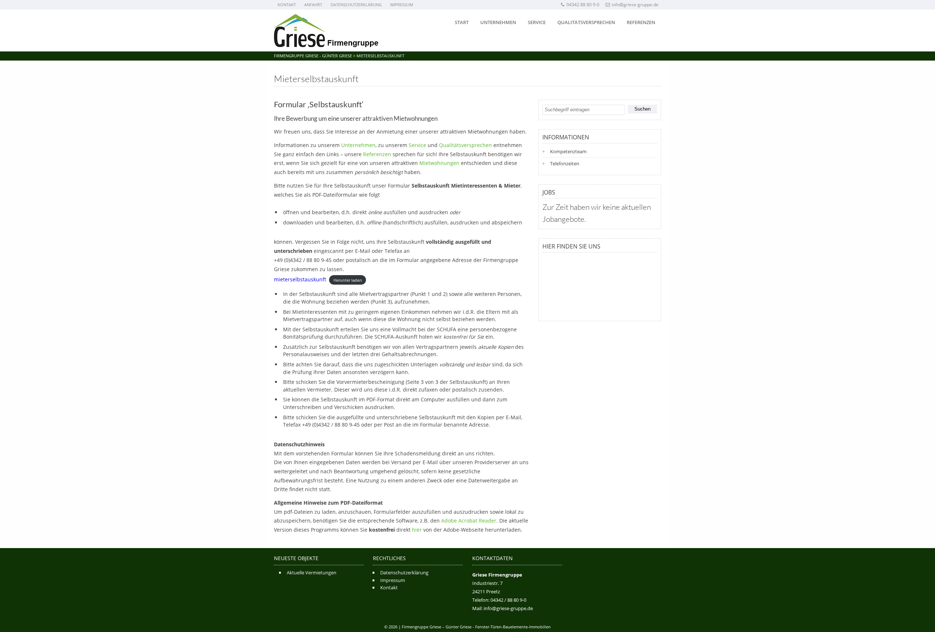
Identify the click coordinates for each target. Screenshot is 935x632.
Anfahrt (313, 4)
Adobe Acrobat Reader (468, 520)
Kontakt (287, 4)
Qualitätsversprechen (586, 22)
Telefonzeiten (564, 163)
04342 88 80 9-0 (582, 4)
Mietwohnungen (439, 162)
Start (462, 22)
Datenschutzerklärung (356, 4)
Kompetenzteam (568, 151)
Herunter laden (347, 279)
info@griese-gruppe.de (635, 4)
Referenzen (641, 22)
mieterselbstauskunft (300, 279)
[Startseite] (326, 30)
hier (417, 529)
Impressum (401, 4)
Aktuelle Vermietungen (311, 572)
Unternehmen (498, 22)
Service (537, 22)
